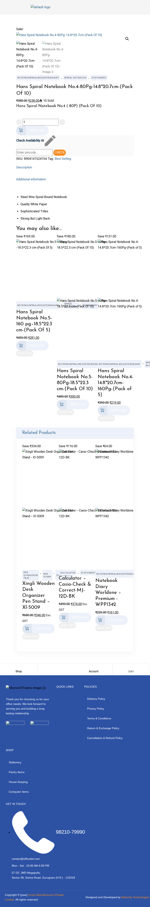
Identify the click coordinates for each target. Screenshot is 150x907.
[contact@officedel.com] (7, 859)
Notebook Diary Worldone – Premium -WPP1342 (108, 592)
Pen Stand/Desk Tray (30, 575)
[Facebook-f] (7, 733)
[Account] (94, 668)
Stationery (99, 77)
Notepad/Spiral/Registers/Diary (38, 77)
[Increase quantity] (19, 122)
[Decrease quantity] (62, 122)
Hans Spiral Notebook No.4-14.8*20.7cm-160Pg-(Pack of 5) (115, 382)
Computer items (19, 791)
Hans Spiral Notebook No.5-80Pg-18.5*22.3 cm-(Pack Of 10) (75, 379)
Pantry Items (16, 772)
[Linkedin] (38, 733)
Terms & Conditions (99, 718)
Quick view (24, 353)
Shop (19, 671)
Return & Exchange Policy (103, 728)
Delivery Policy (96, 698)
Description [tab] (24, 167)
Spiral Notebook (75, 77)
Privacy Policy (95, 708)
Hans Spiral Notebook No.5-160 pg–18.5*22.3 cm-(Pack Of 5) (34, 321)
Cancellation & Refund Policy (105, 738)
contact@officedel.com (26, 858)
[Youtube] (28, 733)
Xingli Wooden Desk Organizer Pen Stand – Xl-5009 (38, 595)
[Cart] (131, 668)
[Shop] (19, 668)
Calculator (68, 572)
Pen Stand (47, 575)
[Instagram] (17, 733)
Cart (131, 671)
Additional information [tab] (31, 179)
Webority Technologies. (135, 897)
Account (94, 671)
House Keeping (18, 781)
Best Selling (63, 159)
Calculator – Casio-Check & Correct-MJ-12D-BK (75, 587)
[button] (127, 38)
